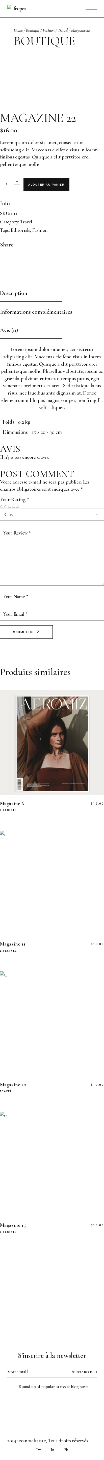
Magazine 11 (12, 944)
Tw (38, 1449)
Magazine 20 (13, 1084)
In (52, 1449)
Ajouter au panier (46, 185)
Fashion (40, 230)
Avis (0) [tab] (9, 330)
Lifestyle (8, 810)
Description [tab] (13, 293)
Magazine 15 (13, 1225)
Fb (66, 1449)
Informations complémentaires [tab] (36, 311)
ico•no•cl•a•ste (31, 1440)
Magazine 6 (12, 803)
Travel (26, 222)
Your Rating (14, 499)
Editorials (20, 230)
